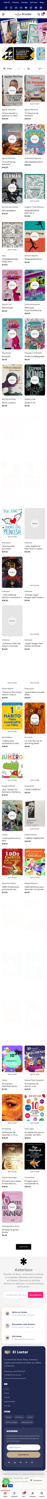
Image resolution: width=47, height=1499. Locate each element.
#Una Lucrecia (9, 402)
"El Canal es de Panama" (31, 114)
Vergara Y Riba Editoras (34, 207)
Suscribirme (23, 1455)
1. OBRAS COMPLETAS (34, 838)
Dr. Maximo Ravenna (33, 448)
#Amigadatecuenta (34, 162)
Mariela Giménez (9, 399)
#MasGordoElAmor (33, 259)
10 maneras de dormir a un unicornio (31, 1084)
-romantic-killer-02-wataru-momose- (11, 644)
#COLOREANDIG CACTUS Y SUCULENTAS (32, 211)
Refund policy (7, 1478)
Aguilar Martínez (9, 110)
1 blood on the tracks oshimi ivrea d (12, 693)
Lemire (5, 835)
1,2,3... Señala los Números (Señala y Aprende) (11, 790)
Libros (6, 1393)
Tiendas (24, 2)
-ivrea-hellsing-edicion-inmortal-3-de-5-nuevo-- (11, 596)
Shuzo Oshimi (7, 689)
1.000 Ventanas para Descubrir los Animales (11, 939)
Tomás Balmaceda (32, 304)
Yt (26, 1462)
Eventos (15, 2)
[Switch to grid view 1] (23, 68)
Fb (9, 1462)
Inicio (6, 1389)
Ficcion (8, 1417)
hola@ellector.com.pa (12, 1375)
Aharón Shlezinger (9, 1178)
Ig (15, 1462)
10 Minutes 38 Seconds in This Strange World (9, 1133)
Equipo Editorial (8, 786)
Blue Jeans (6, 543)
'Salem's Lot (30, 402)
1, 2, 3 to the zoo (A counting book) (33, 742)
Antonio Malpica (31, 256)
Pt (32, 1462)
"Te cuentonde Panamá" (8, 163)
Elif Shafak (6, 1129)
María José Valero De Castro (33, 936)
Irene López (29, 1129)
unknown (28, 591)
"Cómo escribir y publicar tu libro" (10, 114)
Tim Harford (29, 1178)
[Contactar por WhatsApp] (6, 1481)
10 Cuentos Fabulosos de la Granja (9, 1084)
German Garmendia (10, 207)
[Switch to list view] (19, 68)
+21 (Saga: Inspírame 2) (34, 501)
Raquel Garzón (31, 835)
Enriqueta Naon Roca (10, 1226)
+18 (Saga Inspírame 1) (11, 501)
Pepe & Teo (6, 304)
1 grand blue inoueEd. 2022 (35, 693)
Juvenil (29, 1417)
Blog (41, 2)
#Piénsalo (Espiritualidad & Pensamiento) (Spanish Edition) (33, 308)
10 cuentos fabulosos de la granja (35, 1038)
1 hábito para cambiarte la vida (10, 742)
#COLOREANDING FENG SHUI (10, 260)
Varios (4, 1034)
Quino (4, 985)
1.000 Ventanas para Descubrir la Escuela (34, 888)
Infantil (7, 2)
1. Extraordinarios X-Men (11, 839)
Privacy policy (18, 1478)
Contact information (22, 1482)
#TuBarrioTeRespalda (34, 356)
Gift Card (33, 2)
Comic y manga (11, 1422)
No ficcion (19, 1417)
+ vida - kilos (31, 451)
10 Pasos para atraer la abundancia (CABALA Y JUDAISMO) (12, 1182)
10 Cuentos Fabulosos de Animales (8, 1038)
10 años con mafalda (12, 989)
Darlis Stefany (7, 497)
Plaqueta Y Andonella (33, 353)
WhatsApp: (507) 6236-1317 (14, 1371)
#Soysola (6, 356)
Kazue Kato (29, 786)
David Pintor (7, 448)
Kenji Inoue (29, 689)
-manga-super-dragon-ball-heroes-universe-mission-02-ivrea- (34, 596)
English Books (9, 1401)
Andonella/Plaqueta (33, 158)
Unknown (28, 543)
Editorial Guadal (31, 1034)
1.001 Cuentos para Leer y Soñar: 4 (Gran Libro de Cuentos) (34, 941)
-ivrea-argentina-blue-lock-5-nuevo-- (34, 547)
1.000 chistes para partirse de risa (10, 888)
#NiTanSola (7, 307)
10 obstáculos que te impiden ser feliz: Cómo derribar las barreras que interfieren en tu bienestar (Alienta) (34, 1133)
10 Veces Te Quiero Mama (10, 1230)
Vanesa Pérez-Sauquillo (34, 1080)
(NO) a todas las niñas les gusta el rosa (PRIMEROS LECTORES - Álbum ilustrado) (10, 452)
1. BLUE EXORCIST (33, 789)
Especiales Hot (27, 1422)
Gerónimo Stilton (9, 883)
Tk (20, 1462)
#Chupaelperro (9, 210)
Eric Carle (28, 737)
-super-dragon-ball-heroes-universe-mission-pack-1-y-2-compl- (34, 644)
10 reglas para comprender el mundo (31, 1182)
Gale (4, 256)
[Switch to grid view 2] (28, 68)
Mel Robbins (7, 737)
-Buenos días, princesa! (8, 547)
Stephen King (30, 399)
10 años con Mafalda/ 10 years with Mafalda (35, 990)
